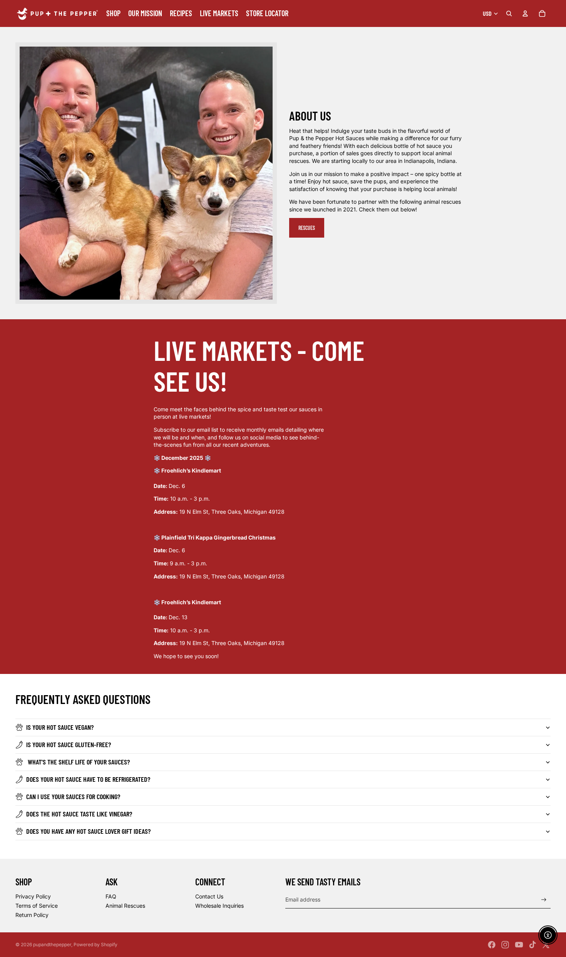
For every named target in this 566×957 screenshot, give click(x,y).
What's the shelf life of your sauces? (78, 762)
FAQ (110, 896)
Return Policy (32, 915)
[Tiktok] (532, 944)
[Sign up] (544, 900)
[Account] (525, 13)
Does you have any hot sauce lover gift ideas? (88, 831)
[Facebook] (491, 944)
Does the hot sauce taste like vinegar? (79, 814)
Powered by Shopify (95, 944)
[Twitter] (546, 944)
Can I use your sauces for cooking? (73, 796)
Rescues (306, 228)
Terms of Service (36, 905)
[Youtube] (519, 944)
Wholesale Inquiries (219, 905)
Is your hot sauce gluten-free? (68, 744)
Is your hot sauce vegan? (60, 727)
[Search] (509, 13)
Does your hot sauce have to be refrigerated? (88, 779)
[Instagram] (505, 944)
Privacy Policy (33, 896)
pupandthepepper (52, 944)
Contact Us (209, 896)
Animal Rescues (125, 905)
